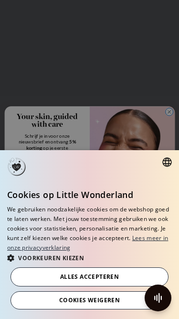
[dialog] (89, 234)
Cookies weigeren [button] (89, 300)
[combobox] (167, 162)
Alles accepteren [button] (89, 277)
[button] (89, 257)
